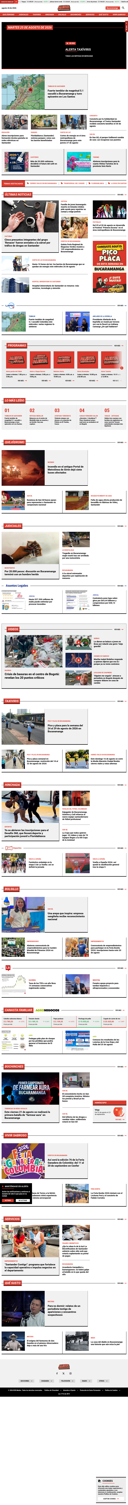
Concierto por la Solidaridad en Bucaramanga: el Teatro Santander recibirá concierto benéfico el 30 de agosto (105, 122)
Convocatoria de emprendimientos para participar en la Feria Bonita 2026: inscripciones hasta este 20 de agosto (106, 949)
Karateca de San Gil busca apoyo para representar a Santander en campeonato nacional (41, 502)
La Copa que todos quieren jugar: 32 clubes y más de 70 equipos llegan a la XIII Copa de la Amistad (75, 836)
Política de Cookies (111, 1494)
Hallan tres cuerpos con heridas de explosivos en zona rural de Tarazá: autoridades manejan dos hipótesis (113, 422)
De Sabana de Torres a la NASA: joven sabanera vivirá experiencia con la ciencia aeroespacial (42, 1195)
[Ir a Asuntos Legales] (17, 585)
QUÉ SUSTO (103, 15)
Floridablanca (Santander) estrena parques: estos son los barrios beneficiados (43, 138)
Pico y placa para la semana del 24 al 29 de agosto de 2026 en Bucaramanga (65, 728)
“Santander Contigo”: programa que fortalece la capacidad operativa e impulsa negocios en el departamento (30, 1267)
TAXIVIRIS (37, 15)
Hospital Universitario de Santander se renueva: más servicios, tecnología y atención (55, 287)
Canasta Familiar (7, 2)
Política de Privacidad (51, 1390)
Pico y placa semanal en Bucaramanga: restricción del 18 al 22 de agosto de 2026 (42, 761)
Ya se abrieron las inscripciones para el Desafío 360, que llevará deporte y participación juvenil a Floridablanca (27, 833)
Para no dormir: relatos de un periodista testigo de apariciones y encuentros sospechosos (64, 1310)
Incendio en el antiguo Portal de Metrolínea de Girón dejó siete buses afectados (66, 469)
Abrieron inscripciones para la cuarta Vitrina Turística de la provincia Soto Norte (106, 163)
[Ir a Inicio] (64, 8)
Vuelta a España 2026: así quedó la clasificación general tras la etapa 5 (106, 864)
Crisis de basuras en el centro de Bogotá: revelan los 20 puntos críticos (32, 675)
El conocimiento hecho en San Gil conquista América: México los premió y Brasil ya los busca (76, 1097)
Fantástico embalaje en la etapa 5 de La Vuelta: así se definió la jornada (41, 864)
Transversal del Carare (74, 183)
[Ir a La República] (8, 968)
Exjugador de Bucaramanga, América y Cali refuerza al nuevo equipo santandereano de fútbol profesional (75, 815)
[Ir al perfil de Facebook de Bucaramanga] (57, 1373)
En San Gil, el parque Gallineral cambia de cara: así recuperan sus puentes (107, 138)
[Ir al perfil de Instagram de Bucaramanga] (71, 1373)
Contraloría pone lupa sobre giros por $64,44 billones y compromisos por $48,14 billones (105, 601)
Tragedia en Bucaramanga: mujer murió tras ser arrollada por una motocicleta (75, 555)
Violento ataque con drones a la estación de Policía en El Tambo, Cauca (63, 421)
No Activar (23, 1200)
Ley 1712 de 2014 (64, 1394)
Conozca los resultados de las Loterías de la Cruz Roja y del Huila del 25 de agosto (106, 1042)
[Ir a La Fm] (10, 306)
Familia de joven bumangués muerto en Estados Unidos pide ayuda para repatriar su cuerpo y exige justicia (73, 208)
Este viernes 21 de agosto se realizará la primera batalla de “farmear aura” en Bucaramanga (27, 1115)
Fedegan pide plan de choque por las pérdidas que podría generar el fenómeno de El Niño (42, 1042)
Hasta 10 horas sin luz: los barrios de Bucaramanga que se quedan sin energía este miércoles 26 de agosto (58, 265)
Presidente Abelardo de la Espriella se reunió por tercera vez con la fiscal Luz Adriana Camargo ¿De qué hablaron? (106, 323)
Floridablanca (97, 183)
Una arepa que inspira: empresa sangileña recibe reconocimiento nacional (66, 916)
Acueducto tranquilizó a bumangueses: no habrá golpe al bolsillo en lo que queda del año (75, 1271)
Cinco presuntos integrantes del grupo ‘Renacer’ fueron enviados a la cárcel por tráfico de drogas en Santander (27, 242)
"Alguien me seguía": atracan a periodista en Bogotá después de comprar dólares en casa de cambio (108, 679)
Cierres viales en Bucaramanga (43, 183)
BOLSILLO (62, 15)
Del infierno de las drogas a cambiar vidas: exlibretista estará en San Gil (74, 1119)
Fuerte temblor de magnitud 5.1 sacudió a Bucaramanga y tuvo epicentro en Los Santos (66, 93)
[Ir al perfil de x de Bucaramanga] (63, 1373)
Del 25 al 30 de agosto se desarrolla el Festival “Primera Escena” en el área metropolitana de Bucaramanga (109, 227)
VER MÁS (21, 381)
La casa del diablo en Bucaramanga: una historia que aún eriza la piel (107, 1343)
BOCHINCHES (75, 15)
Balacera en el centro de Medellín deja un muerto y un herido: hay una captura (39, 421)
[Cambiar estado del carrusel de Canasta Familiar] (16, 2)
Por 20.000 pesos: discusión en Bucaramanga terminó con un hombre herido (30, 573)
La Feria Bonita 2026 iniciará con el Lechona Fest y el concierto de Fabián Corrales (106, 1195)
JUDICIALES (23, 15)
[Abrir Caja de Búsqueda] (123, 8)
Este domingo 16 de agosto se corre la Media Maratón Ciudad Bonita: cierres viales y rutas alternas (107, 761)
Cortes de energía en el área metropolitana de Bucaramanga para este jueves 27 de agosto (72, 139)
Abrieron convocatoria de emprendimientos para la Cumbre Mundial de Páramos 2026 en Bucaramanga (42, 949)
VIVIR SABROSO (119, 15)
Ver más (120, 195)
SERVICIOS (90, 15)
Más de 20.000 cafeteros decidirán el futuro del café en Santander (43, 163)
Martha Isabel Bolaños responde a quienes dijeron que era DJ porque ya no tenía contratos (108, 661)
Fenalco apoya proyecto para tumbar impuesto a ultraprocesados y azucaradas (106, 985)
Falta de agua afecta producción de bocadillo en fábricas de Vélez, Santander (106, 502)
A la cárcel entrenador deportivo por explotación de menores (75, 575)
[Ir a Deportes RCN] (13, 848)
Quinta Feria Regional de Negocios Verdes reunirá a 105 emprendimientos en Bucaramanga (72, 248)
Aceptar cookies (109, 1499)
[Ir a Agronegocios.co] (47, 1010)
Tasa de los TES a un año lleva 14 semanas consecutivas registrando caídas (42, 985)
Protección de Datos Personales (90, 1390)
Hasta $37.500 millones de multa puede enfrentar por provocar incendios (41, 601)
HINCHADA (49, 15)
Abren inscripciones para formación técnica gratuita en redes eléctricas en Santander (15, 139)
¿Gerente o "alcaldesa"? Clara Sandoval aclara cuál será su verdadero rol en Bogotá (89, 421)
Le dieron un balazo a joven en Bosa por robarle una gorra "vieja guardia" (108, 644)
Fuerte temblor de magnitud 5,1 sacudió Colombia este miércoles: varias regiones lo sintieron (41, 323)
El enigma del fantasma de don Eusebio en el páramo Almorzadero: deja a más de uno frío (43, 1343)
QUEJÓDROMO (8, 15)
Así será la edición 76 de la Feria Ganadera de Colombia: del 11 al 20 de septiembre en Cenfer (66, 1162)
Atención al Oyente (69, 1390)
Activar (8, 1200)
